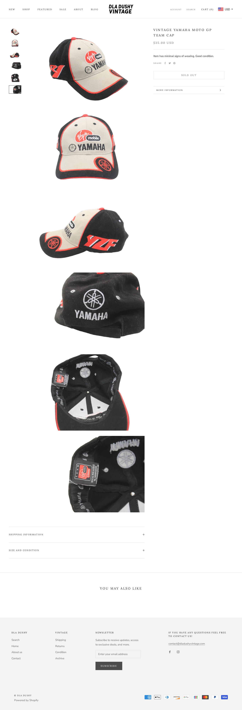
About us (17, 652)
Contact (16, 658)
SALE (63, 9)
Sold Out (189, 75)
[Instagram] (178, 652)
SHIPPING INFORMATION (26, 534)
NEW (12, 9)
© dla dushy (23, 695)
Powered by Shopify (26, 700)
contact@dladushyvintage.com (186, 643)
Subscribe (109, 665)
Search (191, 9)
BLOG (95, 9)
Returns (59, 646)
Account (176, 9)
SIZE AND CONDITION (24, 550)
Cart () (207, 9)
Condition (60, 652)
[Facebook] (165, 63)
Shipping (60, 640)
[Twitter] (170, 63)
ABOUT (78, 9)
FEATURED (45, 9)
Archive (59, 658)
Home (15, 646)
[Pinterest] (174, 63)
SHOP (26, 9)
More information (169, 90)
